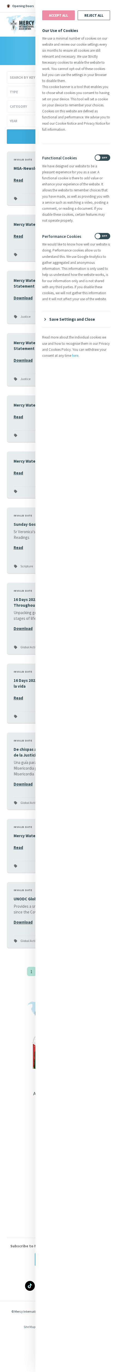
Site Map (29, 1327)
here (75, 355)
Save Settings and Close (72, 319)
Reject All (93, 15)
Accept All (58, 15)
